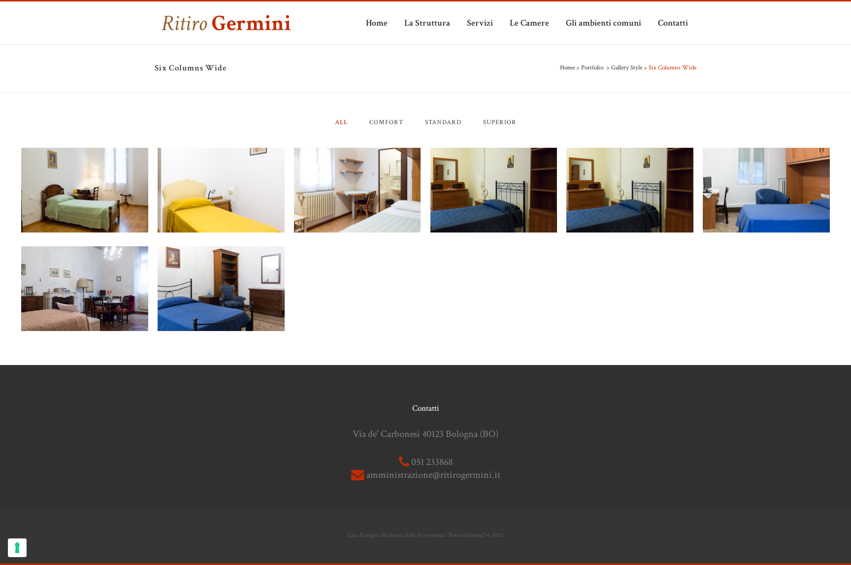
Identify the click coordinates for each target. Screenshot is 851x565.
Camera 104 (221, 264)
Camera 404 (630, 166)
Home (567, 68)
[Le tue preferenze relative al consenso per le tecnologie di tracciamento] (17, 547)
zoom (64, 211)
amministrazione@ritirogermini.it (433, 474)
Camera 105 (766, 166)
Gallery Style (626, 68)
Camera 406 (493, 166)
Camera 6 (85, 166)
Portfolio (592, 68)
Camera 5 (221, 166)
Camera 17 (357, 166)
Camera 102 (84, 264)
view (107, 211)
